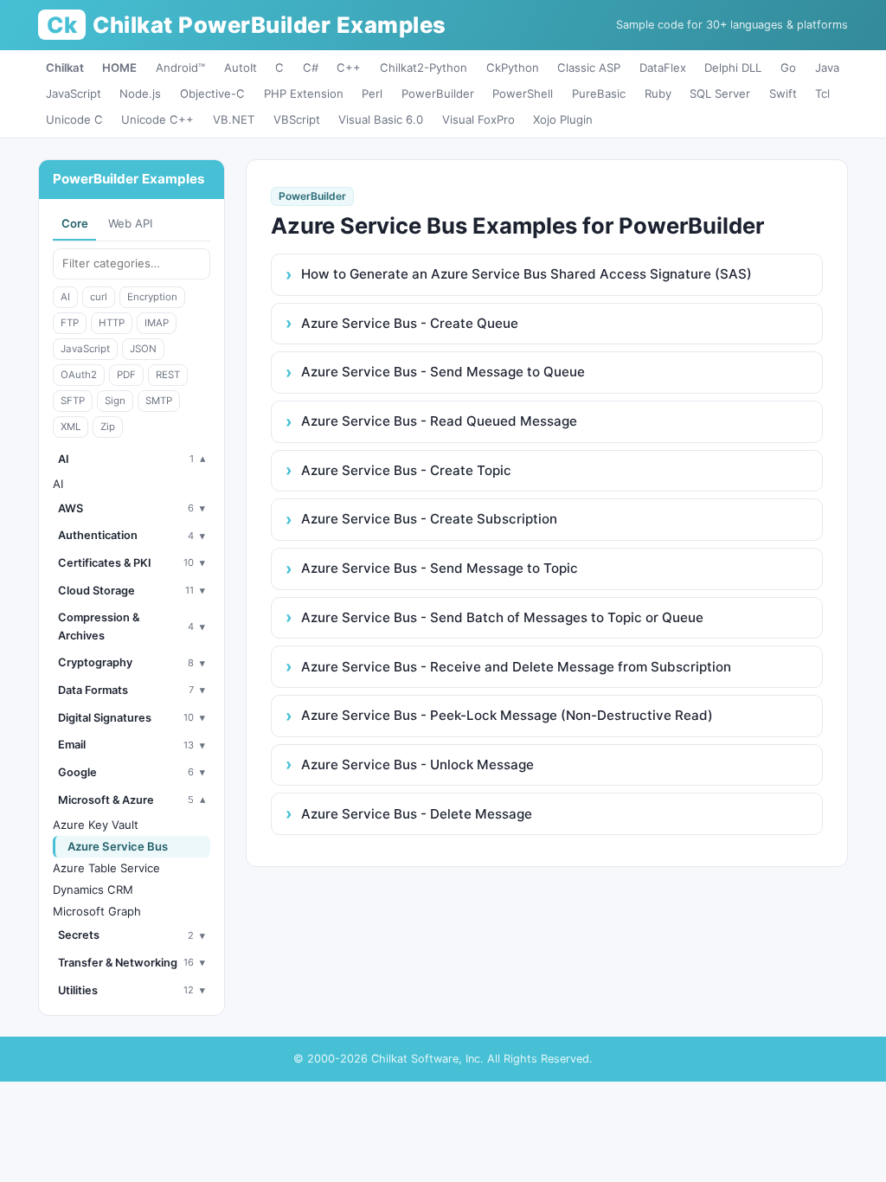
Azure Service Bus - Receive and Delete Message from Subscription (516, 666)
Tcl (822, 93)
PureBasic (599, 93)
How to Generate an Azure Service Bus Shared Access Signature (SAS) (526, 274)
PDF (126, 375)
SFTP (73, 401)
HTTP (112, 323)
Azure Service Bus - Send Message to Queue (443, 371)
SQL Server (720, 93)
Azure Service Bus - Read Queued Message (439, 421)
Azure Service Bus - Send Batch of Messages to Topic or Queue (502, 617)
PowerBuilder (437, 93)
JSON (143, 349)
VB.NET (233, 119)
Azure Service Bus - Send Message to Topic (439, 568)
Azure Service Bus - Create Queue (409, 323)
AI (65, 297)
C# (310, 67)
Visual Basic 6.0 (380, 119)
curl (98, 297)
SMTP (158, 401)
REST (168, 375)
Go (788, 67)
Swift (783, 93)
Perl (372, 93)
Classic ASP (588, 67)
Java (827, 67)
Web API (130, 223)
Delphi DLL (732, 67)
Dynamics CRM (93, 889)
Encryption (152, 297)
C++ (349, 67)
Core (74, 223)
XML (70, 427)
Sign (115, 401)
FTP (70, 323)
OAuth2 (79, 375)
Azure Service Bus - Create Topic (406, 470)
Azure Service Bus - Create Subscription (429, 519)
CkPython (512, 67)
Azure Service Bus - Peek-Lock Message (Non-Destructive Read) (507, 715)
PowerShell (522, 93)
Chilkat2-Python (423, 67)
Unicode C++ (157, 119)
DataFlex (662, 67)
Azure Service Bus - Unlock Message (417, 764)
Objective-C (212, 93)
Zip (107, 427)
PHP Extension (303, 93)
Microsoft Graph (97, 911)
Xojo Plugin (563, 119)
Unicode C (74, 119)
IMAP (156, 323)
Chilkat (65, 67)
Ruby (658, 93)
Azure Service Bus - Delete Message (416, 814)
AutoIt (240, 67)
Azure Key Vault (95, 825)
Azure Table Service (106, 868)
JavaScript (73, 93)
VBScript (296, 119)
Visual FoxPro (478, 119)
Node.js (140, 93)
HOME (119, 67)
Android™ (180, 67)
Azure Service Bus (117, 846)
